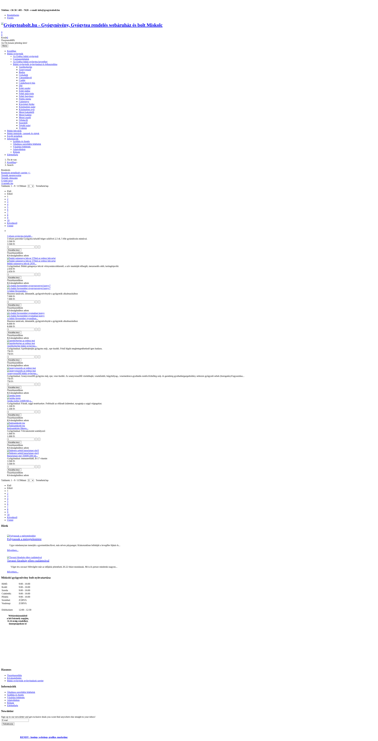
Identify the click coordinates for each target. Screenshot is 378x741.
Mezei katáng (25, 115)
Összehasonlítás (14, 675)
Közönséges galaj (27, 107)
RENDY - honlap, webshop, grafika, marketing (43, 737)
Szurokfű (23, 123)
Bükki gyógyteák (15, 53)
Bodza (22, 72)
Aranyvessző (25, 69)
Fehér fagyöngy (26, 96)
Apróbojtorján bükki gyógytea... (22, 346)
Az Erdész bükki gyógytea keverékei (30, 61)
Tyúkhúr (23, 128)
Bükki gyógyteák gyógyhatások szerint (25, 680)
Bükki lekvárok (14, 131)
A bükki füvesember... (17, 291)
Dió (20, 85)
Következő (12, 223)
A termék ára (7, 183)
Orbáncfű (23, 120)
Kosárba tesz (14, 250)
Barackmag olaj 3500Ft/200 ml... (22, 456)
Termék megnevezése (11, 175)
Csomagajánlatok (21, 59)
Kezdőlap (11, 51)
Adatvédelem (19, 149)
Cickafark (23, 75)
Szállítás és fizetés (21, 141)
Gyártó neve (7, 180)
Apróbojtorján (25, 67)
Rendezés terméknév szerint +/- (15, 172)
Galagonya (24, 101)
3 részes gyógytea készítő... (19, 236)
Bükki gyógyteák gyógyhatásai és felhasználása (35, 64)
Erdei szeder (24, 88)
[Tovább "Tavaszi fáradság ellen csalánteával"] (24, 557)
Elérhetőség (12, 154)
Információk (12, 138)
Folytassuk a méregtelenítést (24, 539)
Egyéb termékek (14, 136)
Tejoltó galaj (24, 125)
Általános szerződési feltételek (27, 144)
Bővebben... (12, 550)
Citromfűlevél (25, 77)
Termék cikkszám (9, 178)
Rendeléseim (13, 15)
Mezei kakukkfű (26, 112)
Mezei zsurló (25, 117)
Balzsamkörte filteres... (17, 428)
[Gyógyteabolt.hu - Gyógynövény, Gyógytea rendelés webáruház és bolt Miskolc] (82, 25)
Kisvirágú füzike (26, 104)
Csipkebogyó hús (27, 83)
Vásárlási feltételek (22, 146)
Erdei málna (24, 91)
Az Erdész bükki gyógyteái (25, 56)
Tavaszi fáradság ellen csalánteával (28, 560)
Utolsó (10, 225)
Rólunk (16, 152)
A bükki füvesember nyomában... (22, 318)
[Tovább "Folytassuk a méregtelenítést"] (21, 536)
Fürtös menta (25, 99)
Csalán (22, 80)
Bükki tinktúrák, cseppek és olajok (23, 133)
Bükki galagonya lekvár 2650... (21, 263)
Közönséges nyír (27, 109)
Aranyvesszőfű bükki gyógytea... (22, 373)
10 (8, 220)
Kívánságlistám (14, 678)
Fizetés (10, 18)
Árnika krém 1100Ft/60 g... (19, 401)
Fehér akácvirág (26, 93)
